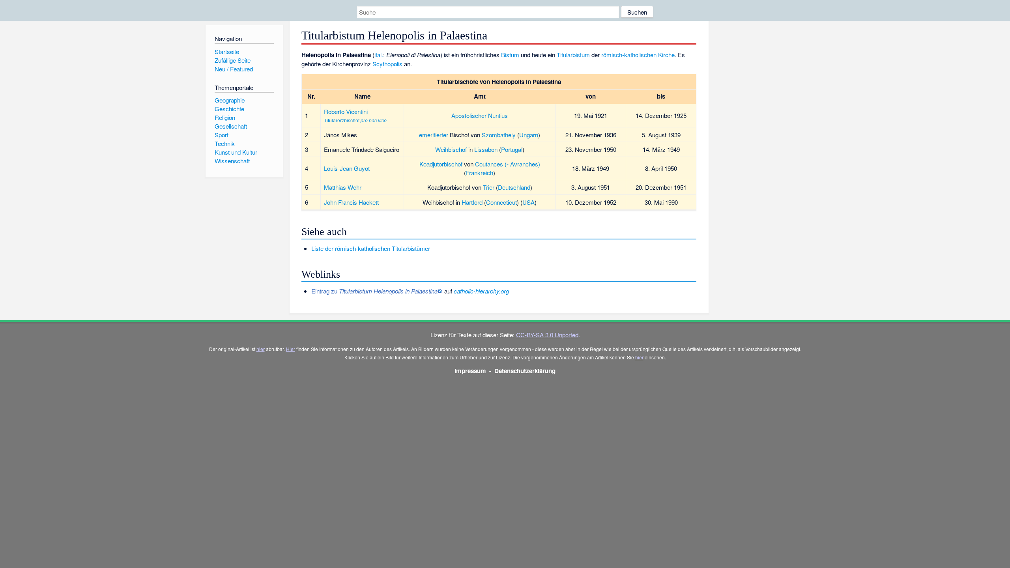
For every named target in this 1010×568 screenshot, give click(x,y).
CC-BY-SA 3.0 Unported (547, 335)
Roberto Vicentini (346, 111)
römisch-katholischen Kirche (638, 54)
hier (260, 349)
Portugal (511, 149)
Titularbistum (573, 54)
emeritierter (433, 135)
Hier (290, 349)
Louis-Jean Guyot (347, 168)
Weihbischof (451, 149)
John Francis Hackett (351, 202)
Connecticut (501, 202)
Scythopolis (387, 64)
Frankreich (479, 172)
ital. (378, 54)
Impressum (470, 370)
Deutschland (514, 187)
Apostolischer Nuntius (479, 115)
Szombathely (499, 135)
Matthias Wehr (342, 187)
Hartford (472, 202)
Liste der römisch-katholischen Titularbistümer (370, 248)
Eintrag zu (374, 291)
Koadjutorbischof (440, 164)
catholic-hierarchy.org (481, 291)
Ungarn (528, 135)
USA (528, 202)
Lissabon (486, 149)
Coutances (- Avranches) (507, 164)
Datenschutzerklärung (525, 370)
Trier (488, 187)
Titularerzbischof (341, 120)
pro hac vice (374, 120)
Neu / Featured (234, 69)
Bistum (510, 54)
